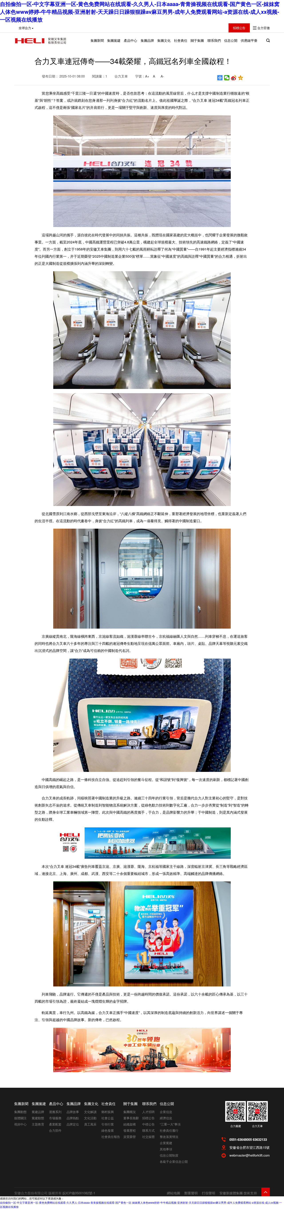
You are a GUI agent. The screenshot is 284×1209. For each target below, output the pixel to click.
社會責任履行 (169, 1130)
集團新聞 (97, 40)
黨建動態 (38, 1118)
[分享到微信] (227, 77)
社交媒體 (148, 1136)
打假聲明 (208, 1193)
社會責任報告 (110, 1136)
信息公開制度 (169, 1155)
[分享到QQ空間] (240, 77)
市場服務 (55, 1118)
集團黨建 (113, 40)
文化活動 (90, 1118)
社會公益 (107, 1118)
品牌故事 (73, 1111)
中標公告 (148, 1124)
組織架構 (129, 1124)
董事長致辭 (131, 1118)
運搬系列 (55, 1111)
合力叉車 (257, 1126)
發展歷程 (129, 1130)
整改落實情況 (169, 1136)
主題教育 (38, 1124)
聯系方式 (148, 1130)
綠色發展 (107, 1130)
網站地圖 (173, 1193)
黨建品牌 (38, 1111)
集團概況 (129, 1111)
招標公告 (148, 1118)
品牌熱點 (73, 1118)
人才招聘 (148, 1111)
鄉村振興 (107, 1111)
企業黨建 (166, 1143)
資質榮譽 (129, 1136)
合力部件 (55, 1130)
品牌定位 (73, 1124)
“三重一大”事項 (170, 1124)
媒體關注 (20, 1118)
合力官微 (263, 28)
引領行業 (107, 1124)
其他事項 (166, 1149)
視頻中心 (20, 1124)
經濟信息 (166, 1118)
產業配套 (55, 1124)
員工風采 (90, 1124)
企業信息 (166, 1111)
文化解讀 (90, 1111)
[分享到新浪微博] (234, 77)
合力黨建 (235, 1126)
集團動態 (20, 1111)
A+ (147, 76)
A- (162, 76)
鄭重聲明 (191, 1193)
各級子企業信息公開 (174, 1161)
